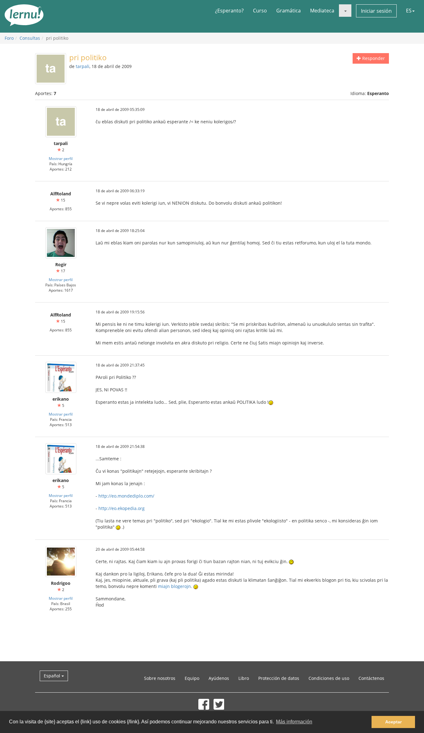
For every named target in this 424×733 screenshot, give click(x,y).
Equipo (192, 678)
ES (409, 10)
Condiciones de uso (329, 678)
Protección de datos (278, 678)
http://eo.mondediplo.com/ (126, 496)
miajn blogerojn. (175, 586)
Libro (243, 678)
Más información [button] (294, 721)
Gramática (288, 10)
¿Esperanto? (229, 10)
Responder (373, 58)
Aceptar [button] (393, 721)
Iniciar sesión (376, 10)
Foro (9, 38)
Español (52, 676)
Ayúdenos (219, 678)
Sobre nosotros (159, 678)
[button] (345, 10)
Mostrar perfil (61, 158)
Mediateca (322, 10)
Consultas (30, 38)
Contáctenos (371, 678)
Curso (260, 10)
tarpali (82, 66)
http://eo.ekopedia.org (121, 508)
